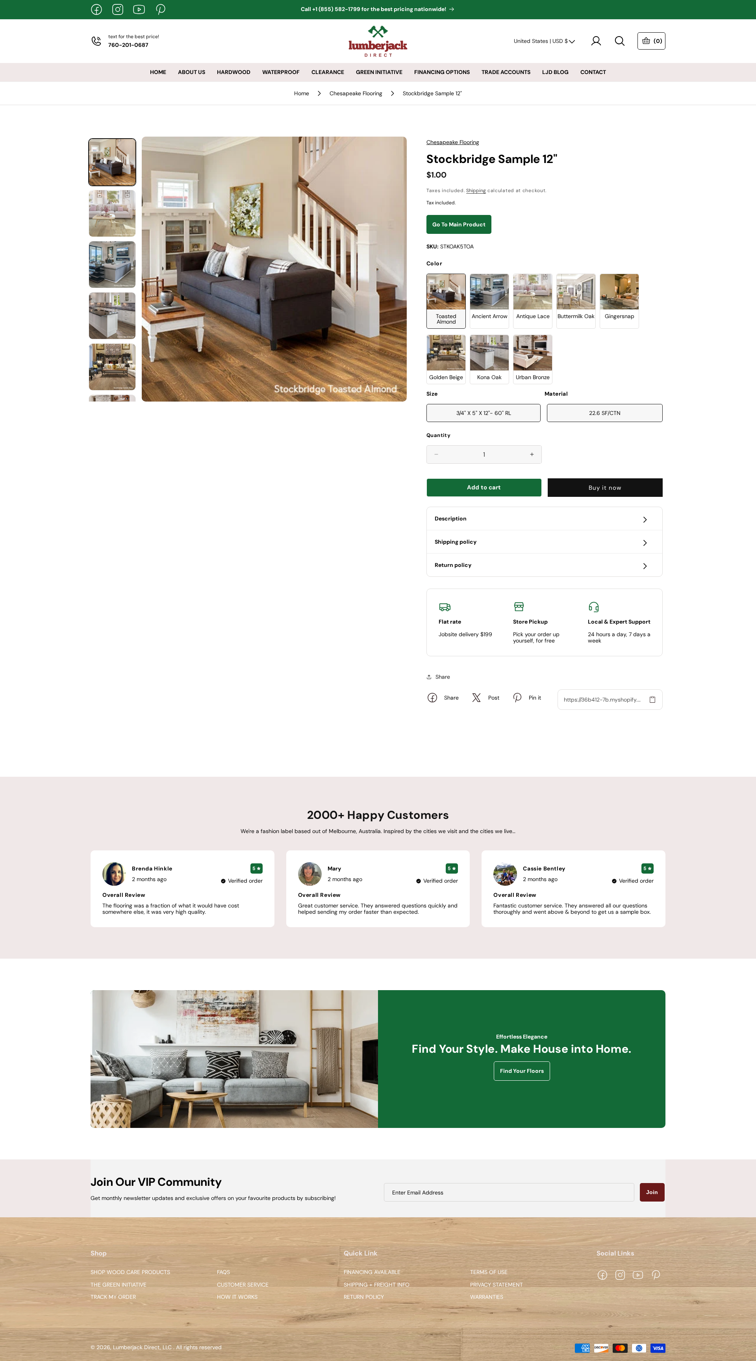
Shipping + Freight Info (377, 1284)
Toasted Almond (446, 319)
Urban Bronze (533, 377)
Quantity (438, 435)
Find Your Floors (522, 1071)
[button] (620, 41)
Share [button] (442, 676)
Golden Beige (446, 377)
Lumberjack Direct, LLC (142, 1347)
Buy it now (605, 488)
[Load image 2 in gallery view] (112, 213)
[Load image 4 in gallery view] (112, 315)
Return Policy (364, 1297)
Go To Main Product (458, 224)
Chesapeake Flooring (356, 93)
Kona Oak (489, 377)
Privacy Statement (496, 1284)
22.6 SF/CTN (605, 413)
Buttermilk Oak (576, 316)
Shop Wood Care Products (130, 1272)
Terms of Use (489, 1272)
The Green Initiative (118, 1284)
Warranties (486, 1297)
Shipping (476, 190)
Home (301, 93)
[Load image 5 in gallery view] (112, 367)
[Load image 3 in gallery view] (112, 264)
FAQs (223, 1272)
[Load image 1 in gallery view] (112, 162)
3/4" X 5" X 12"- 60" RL (483, 413)
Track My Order (113, 1297)
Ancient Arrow (490, 316)
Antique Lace (533, 316)
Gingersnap (619, 316)
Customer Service (243, 1284)
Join (652, 1192)
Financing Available (372, 1272)
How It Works (237, 1297)
